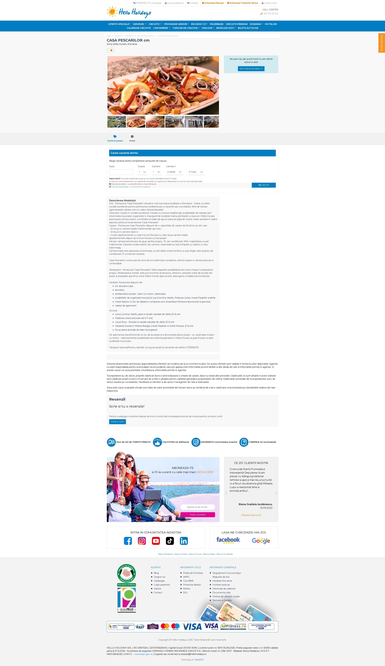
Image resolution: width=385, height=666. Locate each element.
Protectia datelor (192, 584)
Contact (193, 3)
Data (111, 166)
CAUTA (265, 185)
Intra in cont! (117, 421)
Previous (111, 85)
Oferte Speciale (118, 24)
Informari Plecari (214, 3)
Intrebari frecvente (222, 580)
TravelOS (199, 659)
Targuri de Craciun (184, 28)
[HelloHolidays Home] (129, 12)
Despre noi (159, 577)
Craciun (207, 28)
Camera (171, 166)
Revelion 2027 (225, 28)
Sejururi (139, 24)
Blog (156, 573)
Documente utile (222, 592)
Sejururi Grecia (181, 554)
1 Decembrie (160, 28)
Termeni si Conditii (222, 600)
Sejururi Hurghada (225, 554)
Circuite (154, 24)
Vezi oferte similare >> (251, 68)
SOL (185, 592)
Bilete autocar (248, 28)
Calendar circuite (139, 28)
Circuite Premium (237, 24)
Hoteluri (271, 24)
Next (215, 85)
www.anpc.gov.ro (143, 654)
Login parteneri (162, 584)
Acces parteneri (175, 3)
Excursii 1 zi (198, 24)
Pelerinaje (216, 24)
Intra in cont (270, 3)
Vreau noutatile (198, 514)
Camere (156, 166)
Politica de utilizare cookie (226, 596)
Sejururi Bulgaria (165, 554)
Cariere (157, 588)
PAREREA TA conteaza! (148, 3)
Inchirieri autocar (221, 584)
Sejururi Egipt (209, 554)
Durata (141, 166)
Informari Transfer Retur (243, 3)
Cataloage (159, 580)
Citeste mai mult (251, 515)
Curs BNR (188, 580)
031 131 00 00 (270, 13)
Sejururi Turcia (195, 554)
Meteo (186, 588)
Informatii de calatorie (224, 588)
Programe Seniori (175, 24)
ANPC (186, 577)
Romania (255, 24)
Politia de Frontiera (193, 573)
